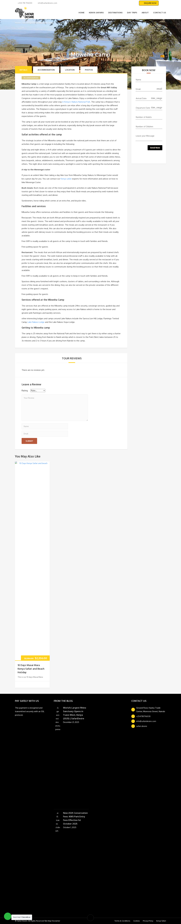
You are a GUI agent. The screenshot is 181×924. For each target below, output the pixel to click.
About (145, 12)
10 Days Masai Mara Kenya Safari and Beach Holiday (31, 669)
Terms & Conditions (122, 921)
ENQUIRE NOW (150, 3)
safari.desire (141, 726)
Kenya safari (66, 178)
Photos (89, 70)
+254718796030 (143, 716)
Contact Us (159, 12)
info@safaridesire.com (146, 721)
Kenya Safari (161, 921)
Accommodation (46, 70)
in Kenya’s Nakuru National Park (76, 102)
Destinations (115, 12)
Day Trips (132, 12)
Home (81, 12)
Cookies (136, 921)
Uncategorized (30, 23)
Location (70, 70)
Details (23, 70)
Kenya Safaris (96, 12)
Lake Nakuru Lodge (36, 322)
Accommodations (31, 78)
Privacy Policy (148, 921)
